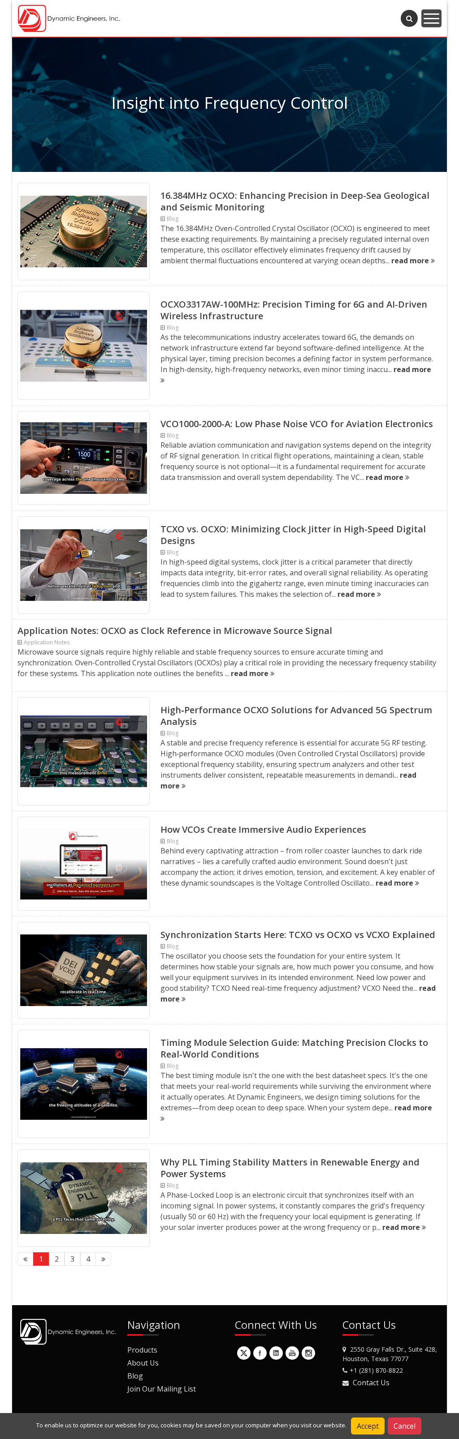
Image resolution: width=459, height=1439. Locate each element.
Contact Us (371, 1383)
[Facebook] (260, 1353)
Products (142, 1350)
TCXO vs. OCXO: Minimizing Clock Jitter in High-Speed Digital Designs (293, 535)
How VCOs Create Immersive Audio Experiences (263, 829)
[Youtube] (292, 1353)
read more (411, 261)
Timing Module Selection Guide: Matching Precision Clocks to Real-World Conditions (294, 1048)
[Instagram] (308, 1353)
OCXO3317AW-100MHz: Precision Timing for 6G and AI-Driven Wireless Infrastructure (293, 310)
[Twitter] (244, 1353)
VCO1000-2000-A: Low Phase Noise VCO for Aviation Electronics (296, 424)
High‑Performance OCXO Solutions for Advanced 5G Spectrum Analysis (296, 716)
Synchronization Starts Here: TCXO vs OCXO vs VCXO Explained (297, 935)
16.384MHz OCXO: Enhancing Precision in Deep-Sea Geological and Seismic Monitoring (294, 201)
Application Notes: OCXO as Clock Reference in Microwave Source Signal (174, 631)
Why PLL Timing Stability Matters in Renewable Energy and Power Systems (290, 1168)
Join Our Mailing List (161, 1389)
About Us (143, 1363)
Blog (135, 1376)
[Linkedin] (276, 1353)
